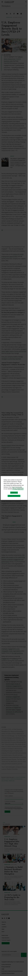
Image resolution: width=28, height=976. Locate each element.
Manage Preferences (14, 495)
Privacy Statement (18, 489)
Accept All (14, 492)
